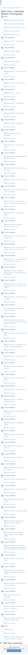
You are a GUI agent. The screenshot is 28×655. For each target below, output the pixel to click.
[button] (1, 1)
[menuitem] (1, 3)
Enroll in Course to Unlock (14, 650)
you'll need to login (20, 648)
